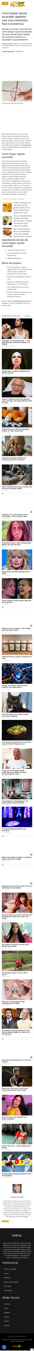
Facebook (7, 1304)
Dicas (16, 43)
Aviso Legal (7, 1286)
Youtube (6, 1317)
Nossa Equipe (8, 1290)
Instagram (7, 1312)
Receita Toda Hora (7, 43)
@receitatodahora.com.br (21, 301)
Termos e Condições (10, 1269)
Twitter (6, 1308)
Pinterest (6, 1325)
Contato (6, 1273)
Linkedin (6, 1321)
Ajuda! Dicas (27, 145)
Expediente (7, 1277)
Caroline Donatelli (8, 51)
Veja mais (25, 1216)
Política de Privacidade (11, 1282)
